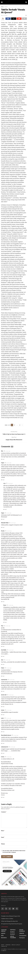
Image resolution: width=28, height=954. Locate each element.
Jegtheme (4, 950)
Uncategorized (22, 935)
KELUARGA (4, 937)
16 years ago (7, 451)
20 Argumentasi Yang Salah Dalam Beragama (11, 923)
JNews (5, 949)
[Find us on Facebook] (2, 908)
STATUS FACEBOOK (22, 930)
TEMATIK (21, 933)
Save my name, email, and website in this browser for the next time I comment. (14, 851)
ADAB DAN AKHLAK (3, 930)
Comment (4, 812)
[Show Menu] (2, 2)
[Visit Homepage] (14, 2)
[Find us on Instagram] (9, 908)
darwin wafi (3, 694)
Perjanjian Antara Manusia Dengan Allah (10, 916)
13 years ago (10, 605)
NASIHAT (12, 934)
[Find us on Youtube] (13, 908)
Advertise (7, 944)
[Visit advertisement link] (14, 872)
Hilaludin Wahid (4, 522)
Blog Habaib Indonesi (6, 735)
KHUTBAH (12, 929)
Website (3, 844)
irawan (2, 710)
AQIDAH (3, 933)
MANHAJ (12, 932)
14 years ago (12, 746)
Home (2, 6)
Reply (3, 459)
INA (2, 451)
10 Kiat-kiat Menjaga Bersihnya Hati (9, 921)
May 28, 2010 (4, 15)
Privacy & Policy (16, 944)
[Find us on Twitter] (6, 908)
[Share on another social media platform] (24, 18)
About (2, 944)
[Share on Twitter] (13, 18)
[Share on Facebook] (8, 18)
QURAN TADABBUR (13, 937)
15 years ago (8, 718)
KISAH (6, 6)
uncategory (22, 937)
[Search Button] (26, 2)
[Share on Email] (19, 18)
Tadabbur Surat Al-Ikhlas (7, 918)
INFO (2, 935)
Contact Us (4, 946)
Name (3, 830)
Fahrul (2, 668)
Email (3, 837)
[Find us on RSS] (16, 908)
